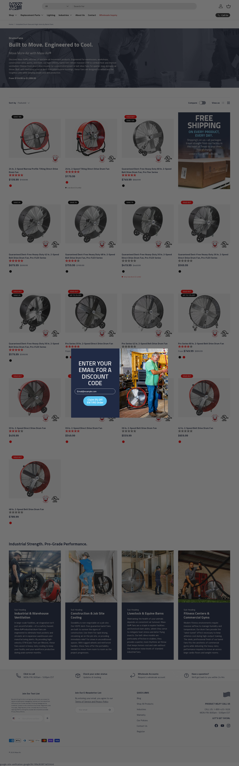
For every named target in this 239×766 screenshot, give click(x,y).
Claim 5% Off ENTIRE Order (95, 401)
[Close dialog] (164, 352)
